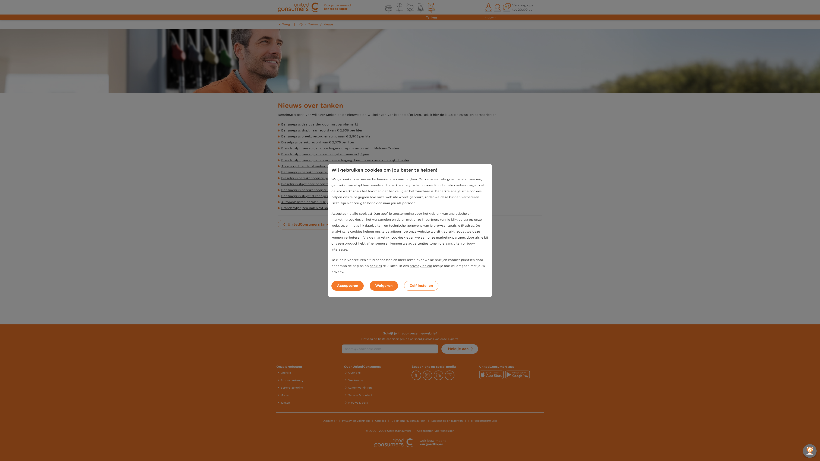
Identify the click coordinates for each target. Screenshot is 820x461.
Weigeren (383, 286)
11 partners (430, 219)
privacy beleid (421, 266)
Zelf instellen (421, 286)
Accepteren (347, 286)
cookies (376, 266)
